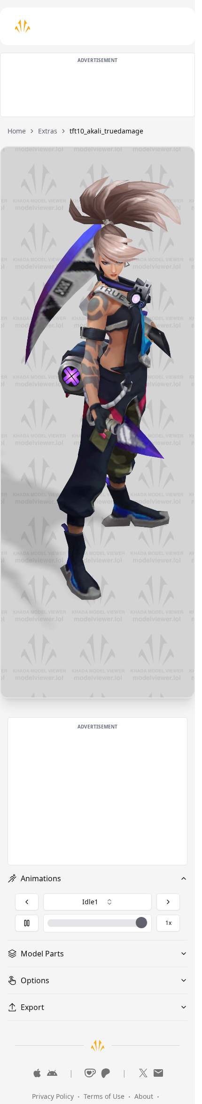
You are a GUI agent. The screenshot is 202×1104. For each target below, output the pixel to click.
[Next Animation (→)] (168, 901)
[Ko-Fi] (90, 1073)
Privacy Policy (53, 1096)
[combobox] (97, 901)
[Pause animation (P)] (27, 923)
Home (17, 130)
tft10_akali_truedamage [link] (106, 130)
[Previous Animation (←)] (27, 901)
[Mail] (158, 1073)
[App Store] (37, 1073)
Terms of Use (104, 1096)
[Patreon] (105, 1073)
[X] (143, 1073)
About (143, 1096)
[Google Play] (52, 1073)
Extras (47, 130)
